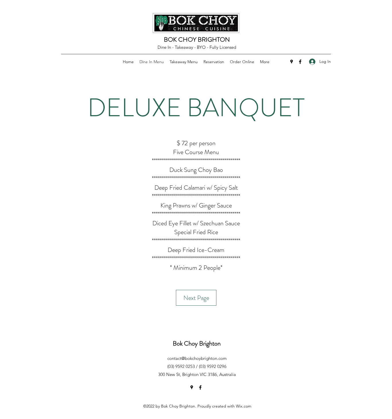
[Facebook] (300, 62)
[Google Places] (291, 62)
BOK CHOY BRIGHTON (197, 39)
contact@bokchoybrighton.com (197, 358)
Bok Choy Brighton (197, 343)
